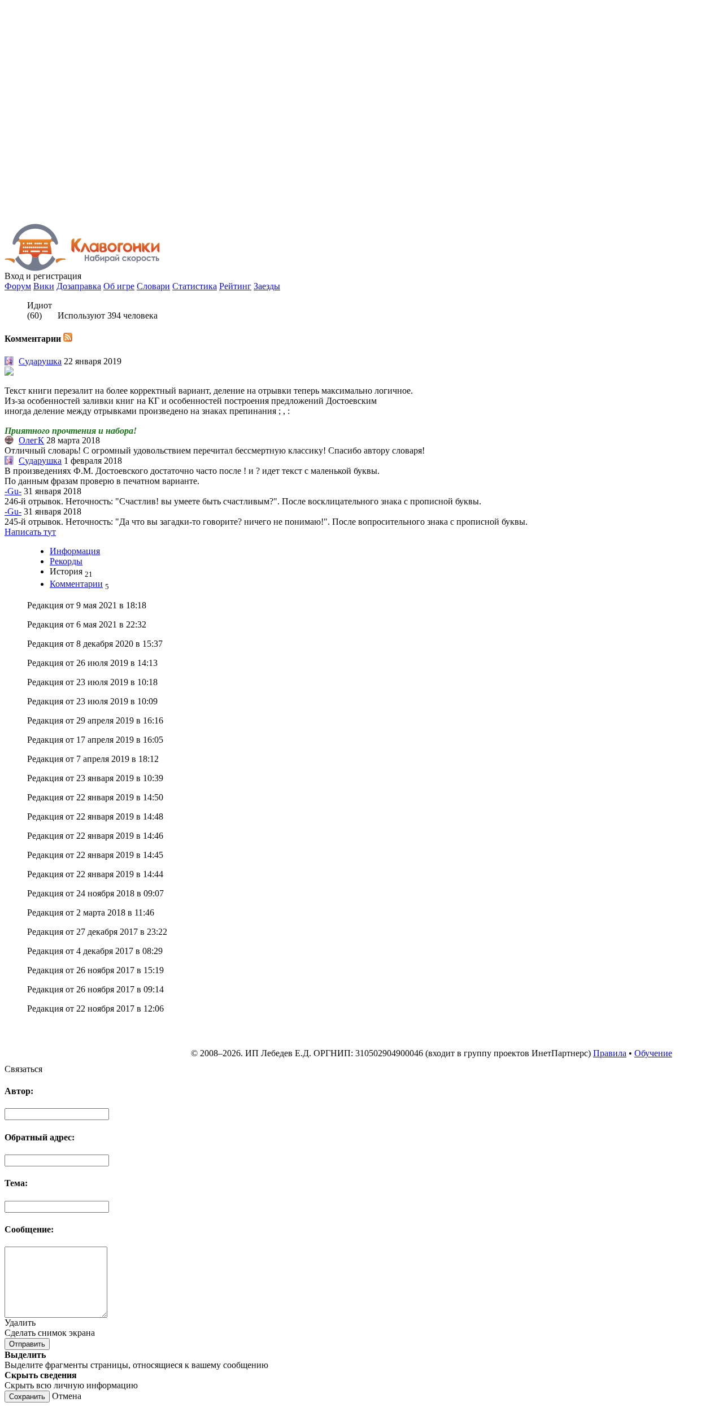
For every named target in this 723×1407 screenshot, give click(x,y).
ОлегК (31, 440)
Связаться (23, 1069)
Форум (18, 286)
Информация (75, 551)
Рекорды (66, 561)
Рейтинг (235, 286)
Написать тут (30, 532)
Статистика (194, 286)
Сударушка (40, 361)
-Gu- (13, 491)
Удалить (20, 1322)
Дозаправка (78, 286)
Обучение (653, 1053)
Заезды (267, 286)
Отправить (27, 1344)
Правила (609, 1053)
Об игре (118, 286)
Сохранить (27, 1396)
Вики (43, 286)
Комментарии (76, 584)
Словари (153, 286)
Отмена (66, 1396)
